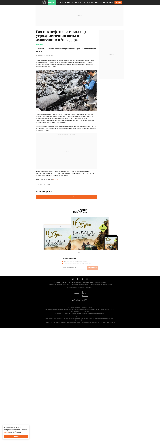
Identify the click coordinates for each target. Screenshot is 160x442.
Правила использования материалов (58, 284)
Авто (111, 2)
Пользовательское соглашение (79, 284)
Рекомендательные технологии (75, 287)
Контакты (64, 282)
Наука (105, 2)
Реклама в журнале (100, 282)
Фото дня (66, 2)
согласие (69, 261)
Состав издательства (75, 282)
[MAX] (73, 279)
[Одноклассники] (82, 279)
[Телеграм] (87, 279)
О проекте (57, 282)
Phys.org (55, 179)
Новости (51, 2)
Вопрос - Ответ (76, 2)
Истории (98, 2)
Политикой (68, 263)
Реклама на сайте (88, 282)
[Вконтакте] (77, 279)
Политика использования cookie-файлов (101, 284)
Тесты (58, 2)
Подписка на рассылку (69, 258)
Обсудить (51, 55)
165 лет (118, 2)
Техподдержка (90, 287)
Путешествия (89, 2)
